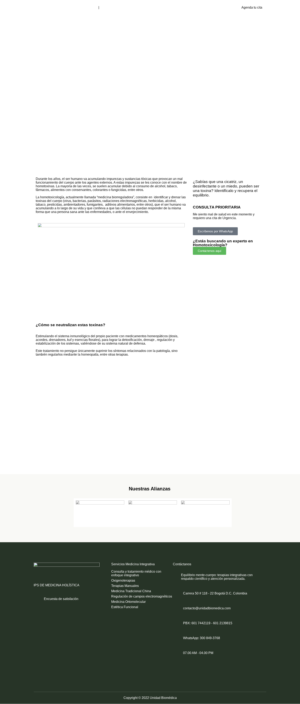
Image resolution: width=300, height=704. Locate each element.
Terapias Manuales (125, 586)
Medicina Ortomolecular (128, 601)
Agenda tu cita (251, 7)
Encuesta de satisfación (61, 599)
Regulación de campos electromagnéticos (141, 596)
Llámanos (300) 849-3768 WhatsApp (126, 7)
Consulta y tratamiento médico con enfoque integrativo (136, 573)
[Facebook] (178, 667)
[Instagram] (195, 667)
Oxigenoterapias (123, 580)
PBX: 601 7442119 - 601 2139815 (207, 623)
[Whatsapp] (211, 667)
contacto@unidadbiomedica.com (207, 608)
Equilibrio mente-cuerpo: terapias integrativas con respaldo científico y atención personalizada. (217, 576)
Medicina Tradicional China (131, 591)
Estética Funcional (124, 607)
